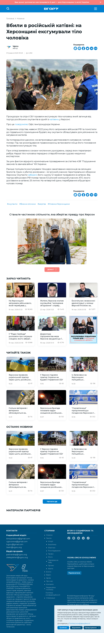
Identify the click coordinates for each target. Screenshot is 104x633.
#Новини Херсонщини (59, 204)
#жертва (42, 204)
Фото (50, 557)
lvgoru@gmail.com (14, 544)
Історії (50, 541)
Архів (48, 578)
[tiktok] (88, 539)
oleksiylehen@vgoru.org (17, 557)
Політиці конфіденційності (79, 623)
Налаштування (91, 628)
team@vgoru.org (14, 547)
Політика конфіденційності (53, 594)
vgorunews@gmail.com (17, 541)
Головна (10, 18)
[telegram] (83, 539)
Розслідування (54, 551)
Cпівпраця (50, 598)
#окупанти (12, 204)
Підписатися (74, 573)
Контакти (50, 584)
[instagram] (73, 539)
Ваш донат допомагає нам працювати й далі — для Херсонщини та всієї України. (52, 2)
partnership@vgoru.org (16, 554)
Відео (48, 575)
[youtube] (78, 539)
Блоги (48, 572)
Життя (50, 569)
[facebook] (69, 539)
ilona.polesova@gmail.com (18, 539)
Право (51, 554)
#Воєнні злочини (27, 204)
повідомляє (21, 124)
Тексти (48, 538)
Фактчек (51, 548)
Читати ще (52, 501)
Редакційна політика (51, 589)
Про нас (49, 581)
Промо (51, 565)
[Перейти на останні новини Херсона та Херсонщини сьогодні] (51, 9)
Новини (20, 18)
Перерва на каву (53, 561)
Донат (50, 269)
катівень (54, 119)
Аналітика (52, 544)
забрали (32, 175)
